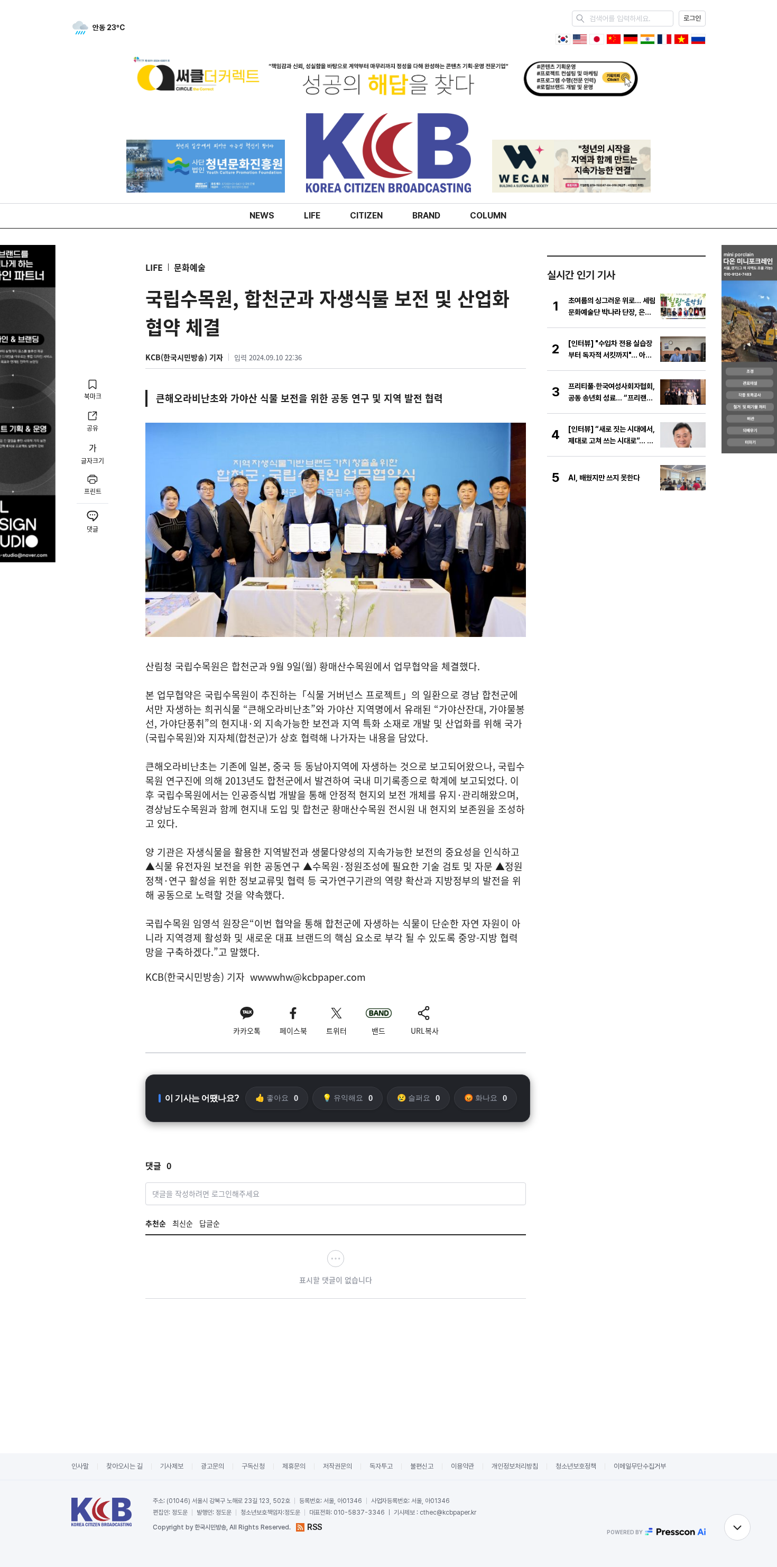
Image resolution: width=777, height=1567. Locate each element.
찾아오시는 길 (124, 1466)
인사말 (80, 1466)
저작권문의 (337, 1466)
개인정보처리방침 (515, 1466)
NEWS (261, 216)
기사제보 (171, 1466)
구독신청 (253, 1466)
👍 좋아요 (276, 1098)
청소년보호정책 (576, 1466)
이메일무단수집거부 (640, 1466)
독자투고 (381, 1466)
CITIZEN (366, 216)
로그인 (692, 18)
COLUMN (488, 216)
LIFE (312, 216)
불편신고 (421, 1466)
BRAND (426, 216)
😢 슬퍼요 (418, 1098)
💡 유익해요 (347, 1098)
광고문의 (212, 1466)
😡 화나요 (485, 1098)
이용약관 (462, 1466)
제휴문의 (294, 1466)
